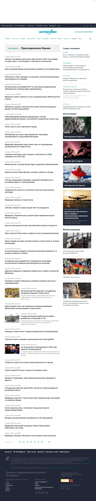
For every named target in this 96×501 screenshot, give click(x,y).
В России (15, 38)
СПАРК (8, 483)
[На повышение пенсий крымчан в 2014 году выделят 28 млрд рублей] (12, 349)
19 (38, 442)
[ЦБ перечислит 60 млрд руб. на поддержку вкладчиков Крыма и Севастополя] (12, 293)
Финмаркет (52, 25)
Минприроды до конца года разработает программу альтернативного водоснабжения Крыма (26, 135)
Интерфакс (48, 32)
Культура (46, 38)
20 (42, 442)
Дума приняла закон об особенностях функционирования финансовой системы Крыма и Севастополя (28, 307)
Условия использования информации (71, 485)
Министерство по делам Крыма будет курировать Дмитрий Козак (31, 164)
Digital (59, 38)
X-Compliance (9, 485)
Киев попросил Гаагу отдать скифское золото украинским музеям (32, 233)
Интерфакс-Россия (41, 25)
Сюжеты (74, 38)
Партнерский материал (70, 87)
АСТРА (7, 490)
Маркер (8, 489)
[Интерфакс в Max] (47, 493)
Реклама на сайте (52, 452)
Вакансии (40, 452)
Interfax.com (30, 25)
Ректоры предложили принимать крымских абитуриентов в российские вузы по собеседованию (29, 181)
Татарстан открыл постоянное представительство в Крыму (29, 362)
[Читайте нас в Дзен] (36, 493)
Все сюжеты (13, 48)
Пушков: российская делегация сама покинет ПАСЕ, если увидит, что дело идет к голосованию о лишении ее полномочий (31, 60)
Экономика (31, 38)
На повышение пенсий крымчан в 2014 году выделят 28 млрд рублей (39, 348)
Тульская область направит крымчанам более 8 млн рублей (29, 339)
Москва (53, 38)
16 (27, 442)
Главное (7, 38)
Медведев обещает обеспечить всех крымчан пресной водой (30, 436)
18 (34, 442)
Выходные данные (66, 487)
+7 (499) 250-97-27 (69, 467)
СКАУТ (7, 487)
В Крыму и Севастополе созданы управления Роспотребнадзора (31, 331)
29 (49, 442)
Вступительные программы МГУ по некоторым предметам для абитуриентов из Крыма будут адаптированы (30, 88)
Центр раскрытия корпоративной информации (44, 488)
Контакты (8, 452)
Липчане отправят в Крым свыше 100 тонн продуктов (27, 208)
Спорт (39, 38)
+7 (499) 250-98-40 (56, 467)
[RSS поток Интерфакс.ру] (44, 493)
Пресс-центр (31, 452)
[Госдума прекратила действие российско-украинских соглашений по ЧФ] (12, 318)
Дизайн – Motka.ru (65, 488)
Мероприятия (64, 452)
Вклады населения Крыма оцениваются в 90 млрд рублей (28, 418)
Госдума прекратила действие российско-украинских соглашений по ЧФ (38, 317)
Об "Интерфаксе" (20, 25)
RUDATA (37, 485)
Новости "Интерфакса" (41, 482)
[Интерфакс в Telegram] (39, 493)
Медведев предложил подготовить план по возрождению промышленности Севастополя (28, 145)
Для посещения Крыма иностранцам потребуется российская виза (32, 69)
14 (20, 442)
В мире (22, 38)
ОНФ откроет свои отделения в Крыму (21, 127)
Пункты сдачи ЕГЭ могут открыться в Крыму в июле (26, 370)
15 (23, 442)
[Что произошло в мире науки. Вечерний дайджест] (77, 248)
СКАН (36, 483)
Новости (66, 38)
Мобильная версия (7, 25)
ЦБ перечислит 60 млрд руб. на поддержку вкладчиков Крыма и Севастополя (38, 292)
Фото (80, 38)
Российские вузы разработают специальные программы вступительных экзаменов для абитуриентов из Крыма (28, 262)
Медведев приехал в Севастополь (19, 200)
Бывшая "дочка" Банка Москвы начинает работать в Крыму (29, 172)
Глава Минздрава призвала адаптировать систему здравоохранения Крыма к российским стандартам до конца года (31, 118)
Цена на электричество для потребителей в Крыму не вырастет (31, 225)
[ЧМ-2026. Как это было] (77, 274)
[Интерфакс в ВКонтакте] (41, 493)
